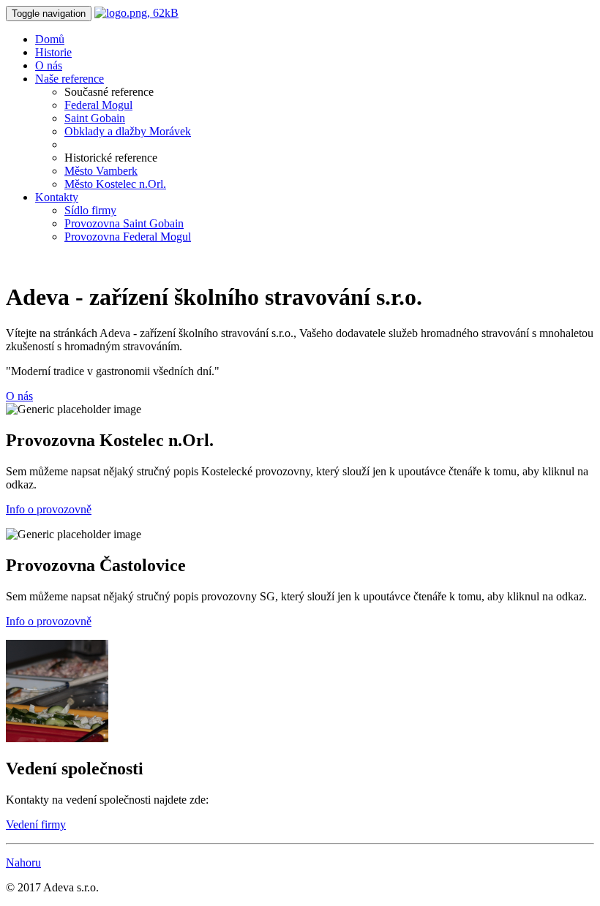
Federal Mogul (98, 105)
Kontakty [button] (56, 197)
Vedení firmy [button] (36, 824)
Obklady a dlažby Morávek (127, 131)
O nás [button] (19, 396)
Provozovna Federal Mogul (127, 236)
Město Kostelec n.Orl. (115, 184)
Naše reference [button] (69, 78)
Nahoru (23, 862)
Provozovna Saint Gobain (124, 223)
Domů (49, 39)
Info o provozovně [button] (48, 509)
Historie (53, 52)
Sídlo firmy (90, 210)
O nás (48, 65)
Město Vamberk (101, 171)
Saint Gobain (94, 118)
